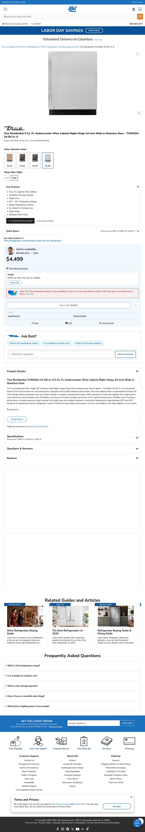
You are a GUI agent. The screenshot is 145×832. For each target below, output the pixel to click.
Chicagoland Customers (29, 764)
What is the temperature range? (23, 343)
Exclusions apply (56, 726)
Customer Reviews (72, 775)
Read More (17, 419)
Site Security (67, 823)
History (72, 760)
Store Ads (29, 778)
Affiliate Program (29, 786)
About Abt (72, 756)
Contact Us (29, 760)
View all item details (45, 220)
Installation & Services (116, 771)
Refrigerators (34, 47)
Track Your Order (115, 782)
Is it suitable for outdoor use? (56, 343)
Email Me (14, 282)
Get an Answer (125, 354)
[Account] (134, 9)
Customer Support (29, 756)
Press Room (72, 778)
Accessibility (29, 782)
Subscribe (126, 723)
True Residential (53, 240)
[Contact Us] (10, 254)
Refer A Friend (137, 2)
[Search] (140, 16)
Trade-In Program (29, 775)
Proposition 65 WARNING (37, 426)
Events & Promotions (29, 767)
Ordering (116, 756)
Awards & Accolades (72, 764)
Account (115, 760)
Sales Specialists (72, 771)
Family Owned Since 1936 (13, 2)
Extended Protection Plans (115, 775)
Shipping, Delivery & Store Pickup (116, 764)
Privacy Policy (45, 823)
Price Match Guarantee (116, 767)
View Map (29, 294)
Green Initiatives (29, 771)
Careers (72, 786)
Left (7, 178)
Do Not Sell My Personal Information (103, 823)
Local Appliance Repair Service (29, 789)
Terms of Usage (62, 804)
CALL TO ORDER (68, 305)
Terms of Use (31, 823)
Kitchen (23, 47)
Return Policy (116, 778)
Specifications (14, 316)
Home (4, 47)
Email (35, 253)
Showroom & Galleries (72, 782)
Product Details (79, 316)
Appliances (13, 47)
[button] (72, 39)
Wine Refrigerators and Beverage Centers (59, 47)
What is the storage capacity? (88, 343)
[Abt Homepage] (72, 9)
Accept (117, 806)
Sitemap (56, 823)
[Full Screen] (139, 113)
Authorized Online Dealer (72, 767)
